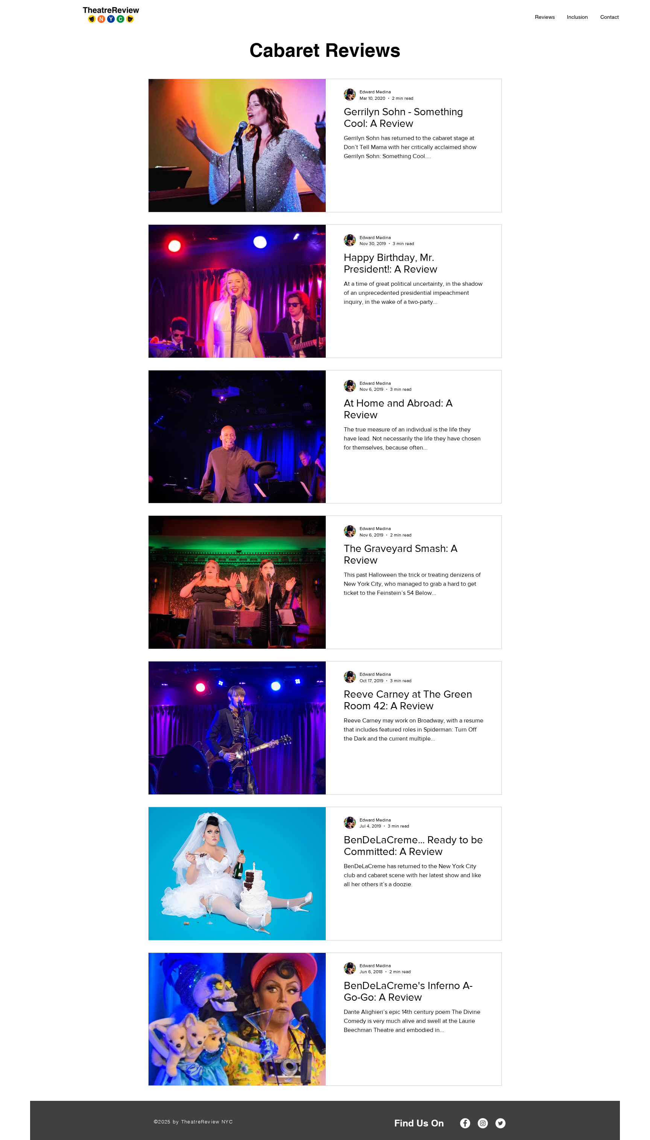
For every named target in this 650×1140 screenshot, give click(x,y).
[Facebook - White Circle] (465, 1123)
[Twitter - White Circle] (500, 1123)
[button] (545, 17)
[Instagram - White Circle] (483, 1123)
